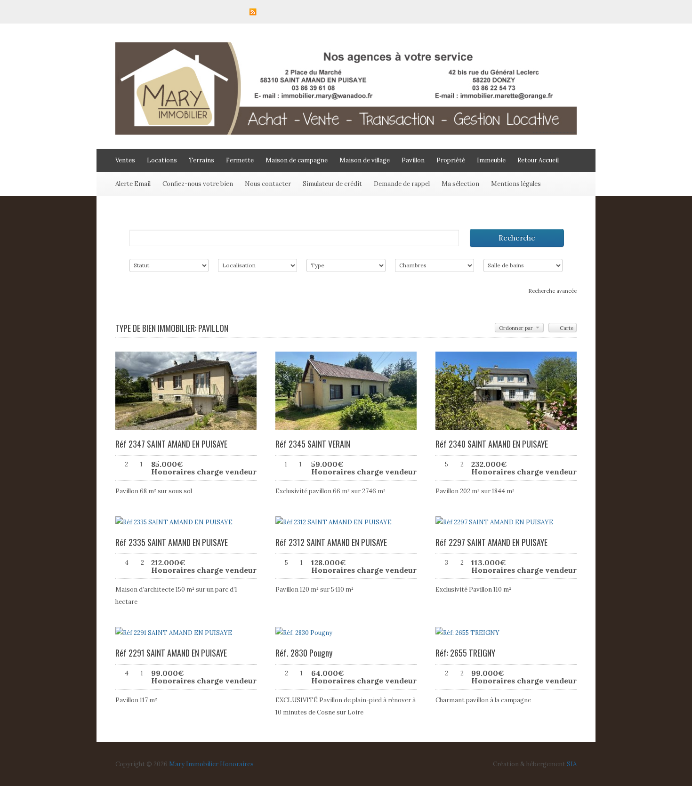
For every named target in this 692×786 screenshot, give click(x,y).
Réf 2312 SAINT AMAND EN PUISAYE (331, 542)
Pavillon (413, 160)
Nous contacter (268, 184)
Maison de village (364, 160)
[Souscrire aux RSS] (253, 12)
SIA (572, 764)
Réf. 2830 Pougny (303, 653)
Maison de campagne (297, 160)
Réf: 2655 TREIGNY (465, 653)
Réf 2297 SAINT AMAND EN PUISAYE (491, 542)
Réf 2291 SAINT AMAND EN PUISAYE (171, 653)
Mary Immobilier (193, 764)
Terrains (201, 160)
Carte (565, 328)
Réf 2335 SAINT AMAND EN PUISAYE (171, 542)
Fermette (240, 160)
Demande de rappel (402, 184)
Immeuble (491, 160)
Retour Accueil (538, 160)
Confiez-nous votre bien (197, 184)
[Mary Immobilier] (346, 132)
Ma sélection (460, 184)
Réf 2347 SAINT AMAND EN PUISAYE (171, 444)
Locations (162, 160)
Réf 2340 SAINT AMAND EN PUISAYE (491, 444)
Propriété (450, 160)
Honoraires (237, 764)
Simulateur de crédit (332, 184)
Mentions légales (516, 184)
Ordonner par (516, 328)
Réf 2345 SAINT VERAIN (312, 444)
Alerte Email (133, 184)
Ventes (125, 160)
